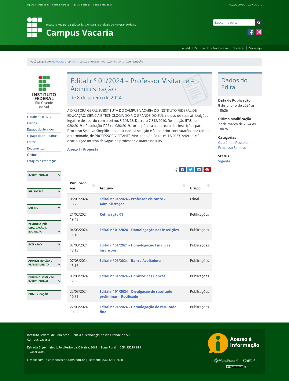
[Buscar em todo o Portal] (258, 22)
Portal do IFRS (189, 48)
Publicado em (78, 185)
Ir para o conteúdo (37, 4)
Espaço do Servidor (40, 129)
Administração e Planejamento (44, 262)
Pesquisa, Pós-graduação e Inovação (44, 227)
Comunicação (38, 294)
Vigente (224, 161)
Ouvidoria (238, 48)
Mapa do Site (255, 4)
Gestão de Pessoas (233, 142)
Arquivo (106, 188)
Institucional (44, 175)
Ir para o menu (60, 4)
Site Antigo (255, 48)
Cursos (32, 123)
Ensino (44, 208)
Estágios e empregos (41, 161)
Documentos (36, 148)
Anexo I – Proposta (82, 149)
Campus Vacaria (55, 61)
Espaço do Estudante (42, 136)
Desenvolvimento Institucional (44, 279)
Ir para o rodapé (102, 4)
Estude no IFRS (37, 117)
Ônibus (32, 155)
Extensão (44, 244)
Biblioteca (44, 191)
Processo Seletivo (232, 147)
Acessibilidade (237, 4)
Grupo (195, 188)
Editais (72, 61)
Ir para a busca (80, 4)
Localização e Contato (215, 48)
